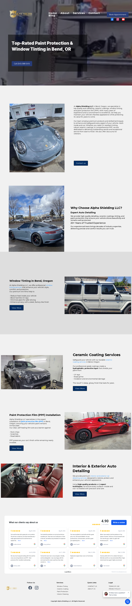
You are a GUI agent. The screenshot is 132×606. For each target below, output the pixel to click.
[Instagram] (118, 19)
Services (79, 13)
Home (53, 13)
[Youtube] (123, 19)
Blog (52, 15)
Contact (94, 13)
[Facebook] (112, 19)
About (65, 13)
